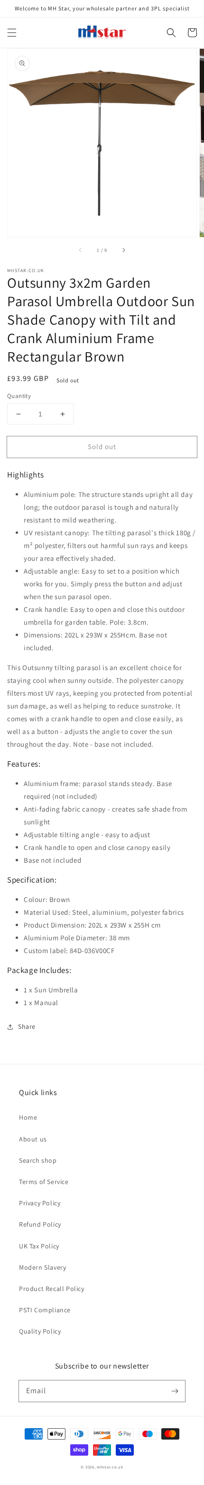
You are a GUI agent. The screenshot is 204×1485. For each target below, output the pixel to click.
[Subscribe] (174, 1390)
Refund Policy (40, 1224)
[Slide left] (80, 250)
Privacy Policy (39, 1203)
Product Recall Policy (51, 1288)
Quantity (19, 396)
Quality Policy (40, 1331)
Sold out (102, 446)
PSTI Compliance (45, 1310)
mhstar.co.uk (110, 1466)
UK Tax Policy (39, 1246)
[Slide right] (123, 250)
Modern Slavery (42, 1267)
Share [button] (27, 1026)
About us (33, 1139)
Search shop (38, 1160)
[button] (11, 32)
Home (28, 1117)
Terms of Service (44, 1181)
